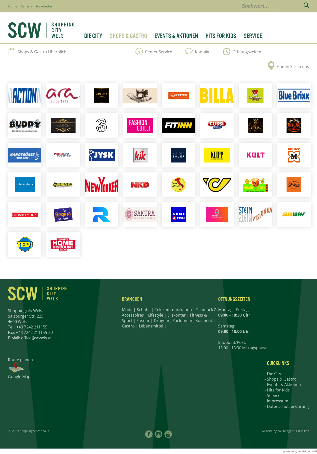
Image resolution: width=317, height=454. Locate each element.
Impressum (277, 401)
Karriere (26, 6)
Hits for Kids (221, 36)
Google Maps (20, 376)
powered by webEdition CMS (300, 451)
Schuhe (144, 309)
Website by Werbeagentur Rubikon (285, 431)
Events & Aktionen (176, 36)
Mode (127, 309)
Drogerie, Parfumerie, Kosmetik (183, 320)
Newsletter (44, 6)
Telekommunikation (173, 309)
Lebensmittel (151, 326)
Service (253, 36)
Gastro (128, 326)
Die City (93, 36)
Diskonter (176, 315)
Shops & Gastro (128, 36)
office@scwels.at (36, 338)
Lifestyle (155, 315)
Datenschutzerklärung (288, 406)
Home (12, 6)
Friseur (143, 320)
